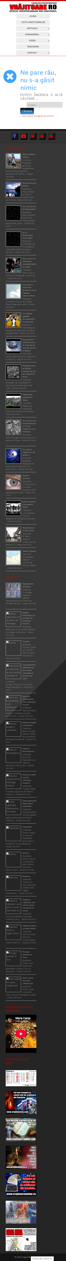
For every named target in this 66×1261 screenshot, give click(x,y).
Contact (32, 52)
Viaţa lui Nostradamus (29, 750)
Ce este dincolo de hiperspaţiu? (29, 208)
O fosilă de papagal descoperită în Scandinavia (29, 317)
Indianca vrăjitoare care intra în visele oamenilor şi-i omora (29, 905)
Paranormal (32, 34)
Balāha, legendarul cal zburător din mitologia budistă (29, 618)
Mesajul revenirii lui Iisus (27, 954)
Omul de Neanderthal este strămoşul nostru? (29, 700)
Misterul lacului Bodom (29, 184)
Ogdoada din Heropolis (28, 585)
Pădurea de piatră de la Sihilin (27, 397)
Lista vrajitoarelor (33, 22)
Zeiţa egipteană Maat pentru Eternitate (29, 803)
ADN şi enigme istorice (29, 155)
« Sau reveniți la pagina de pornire (37, 115)
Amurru (26, 852)
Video (32, 40)
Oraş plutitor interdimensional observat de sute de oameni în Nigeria (29, 345)
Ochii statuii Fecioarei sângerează (28, 980)
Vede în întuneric (26, 477)
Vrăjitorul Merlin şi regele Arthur (29, 927)
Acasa (33, 16)
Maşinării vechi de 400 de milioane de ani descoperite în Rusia (29, 371)
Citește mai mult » (25, 200)
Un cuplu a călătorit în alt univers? (29, 452)
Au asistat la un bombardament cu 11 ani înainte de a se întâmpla (29, 426)
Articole (32, 28)
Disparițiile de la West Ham (29, 529)
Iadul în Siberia (29, 551)
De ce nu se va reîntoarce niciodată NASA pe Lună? (29, 262)
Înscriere (33, 46)
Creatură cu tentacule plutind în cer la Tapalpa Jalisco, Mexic (29, 290)
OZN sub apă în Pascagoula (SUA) (29, 504)
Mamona (26, 876)
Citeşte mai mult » (13, 658)
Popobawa (27, 826)
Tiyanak (26, 641)
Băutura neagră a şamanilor (29, 724)
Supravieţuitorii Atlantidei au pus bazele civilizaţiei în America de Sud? (29, 671)
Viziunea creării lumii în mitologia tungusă (29, 778)
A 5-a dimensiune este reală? (28, 235)
